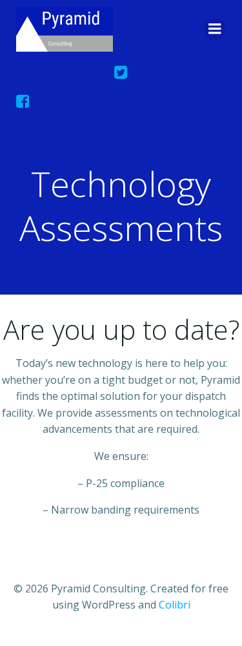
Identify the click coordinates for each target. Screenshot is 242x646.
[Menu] (215, 29)
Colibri (174, 605)
